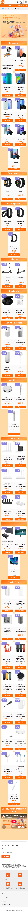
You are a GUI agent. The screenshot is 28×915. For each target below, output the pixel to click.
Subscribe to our (10, 845)
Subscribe (6, 856)
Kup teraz (21, 70)
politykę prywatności (15, 867)
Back (4, 8)
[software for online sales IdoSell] (14, 910)
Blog (11, 8)
